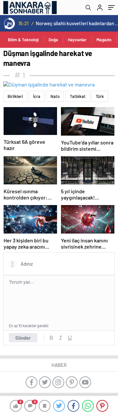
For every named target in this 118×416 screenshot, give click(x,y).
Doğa (53, 39)
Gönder (23, 338)
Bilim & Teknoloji (23, 39)
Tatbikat (78, 96)
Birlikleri (15, 96)
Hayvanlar (77, 39)
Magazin (103, 39)
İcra (36, 96)
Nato (55, 96)
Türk (100, 96)
